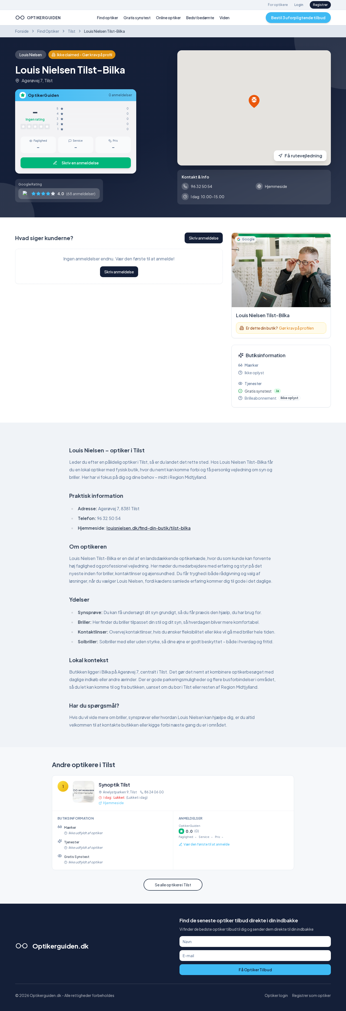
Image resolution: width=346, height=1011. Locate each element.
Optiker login (276, 995)
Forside (22, 31)
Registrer (320, 5)
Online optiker (168, 17)
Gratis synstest (137, 17)
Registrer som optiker (311, 995)
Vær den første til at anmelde (206, 844)
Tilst (71, 31)
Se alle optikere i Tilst (173, 884)
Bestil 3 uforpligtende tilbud (298, 17)
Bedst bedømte (200, 17)
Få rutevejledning (303, 155)
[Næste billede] (324, 270)
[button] (254, 101)
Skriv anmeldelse (203, 238)
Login (298, 5)
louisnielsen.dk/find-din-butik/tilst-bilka (149, 528)
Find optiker (107, 17)
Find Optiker (48, 31)
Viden (224, 17)
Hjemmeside (113, 803)
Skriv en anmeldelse (80, 162)
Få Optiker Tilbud (255, 969)
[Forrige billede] (237, 270)
